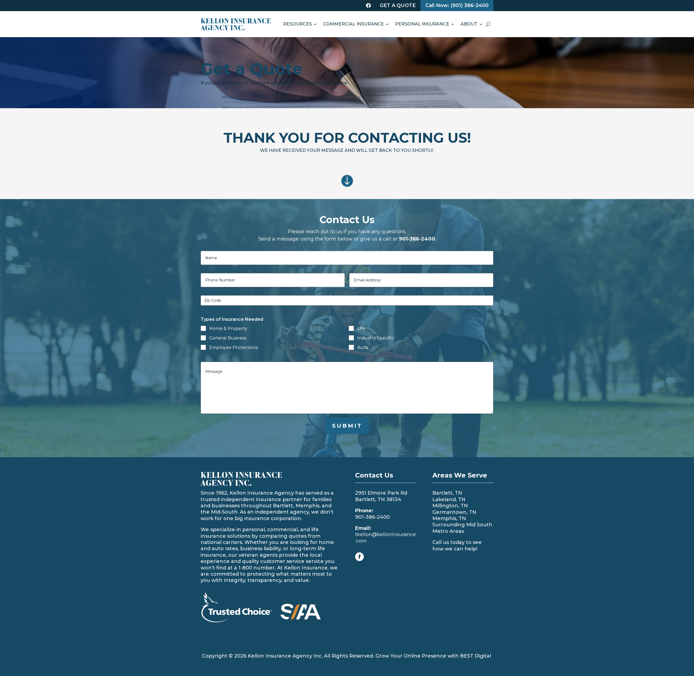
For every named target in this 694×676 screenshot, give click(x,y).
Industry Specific (375, 338)
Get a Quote (398, 5)
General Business (227, 338)
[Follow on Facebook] (359, 556)
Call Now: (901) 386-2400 (457, 5)
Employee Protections (233, 347)
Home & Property (228, 328)
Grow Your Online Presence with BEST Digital (433, 656)
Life (361, 328)
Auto (362, 347)
